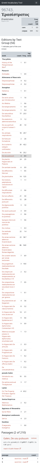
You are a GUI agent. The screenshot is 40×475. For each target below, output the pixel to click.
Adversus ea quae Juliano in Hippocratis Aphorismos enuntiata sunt (8, 336)
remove (34, 438)
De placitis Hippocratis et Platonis (7, 161)
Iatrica (4, 418)
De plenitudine (7, 176)
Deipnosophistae (8, 81)
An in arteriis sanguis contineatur (7, 146)
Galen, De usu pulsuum (16, 438)
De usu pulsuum (8, 156)
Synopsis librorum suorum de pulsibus (8, 222)
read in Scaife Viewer (11, 449)
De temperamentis (9, 107)
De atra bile (6, 152)
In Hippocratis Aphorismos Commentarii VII (8, 325)
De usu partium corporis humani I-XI (9, 127)
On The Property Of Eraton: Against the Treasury (8, 393)
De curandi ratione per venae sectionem (9, 258)
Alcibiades (5, 74)
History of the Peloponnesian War (7, 64)
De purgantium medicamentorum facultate (8, 266)
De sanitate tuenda (9, 167)
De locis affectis (7, 196)
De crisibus (6, 228)
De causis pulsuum (9, 211)
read (24, 459)
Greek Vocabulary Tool (12, 2)
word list (18, 459)
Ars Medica (6, 103)
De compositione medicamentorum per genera (8, 294)
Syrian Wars (6, 412)
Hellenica (5, 91)
